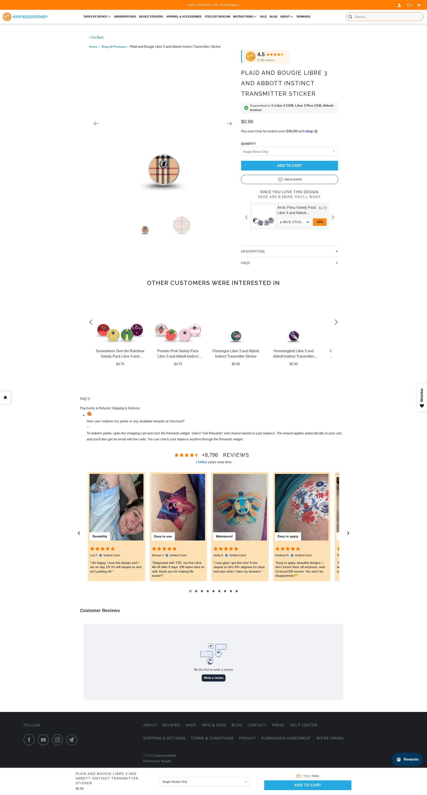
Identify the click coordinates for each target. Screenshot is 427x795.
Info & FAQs (214, 725)
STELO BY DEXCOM (217, 16)
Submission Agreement (286, 738)
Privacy (247, 738)
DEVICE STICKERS (151, 16)
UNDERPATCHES (125, 16)
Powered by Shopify (157, 761)
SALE (263, 16)
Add (320, 222)
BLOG (273, 16)
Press (278, 725)
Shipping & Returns (164, 738)
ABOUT (285, 16)
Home (93, 46)
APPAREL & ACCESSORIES (184, 16)
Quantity (248, 143)
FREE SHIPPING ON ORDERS (213, 5)
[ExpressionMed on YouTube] (44, 739)
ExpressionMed (165, 755)
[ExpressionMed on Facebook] (30, 739)
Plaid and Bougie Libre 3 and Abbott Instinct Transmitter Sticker (284, 83)
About (150, 725)
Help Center (303, 725)
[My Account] (400, 5)
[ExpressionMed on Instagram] (58, 739)
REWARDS (303, 16)
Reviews (171, 725)
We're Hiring (330, 738)
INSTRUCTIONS (243, 16)
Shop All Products (113, 46)
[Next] (229, 123)
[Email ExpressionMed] (73, 739)
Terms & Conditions (212, 738)
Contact (257, 725)
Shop (190, 725)
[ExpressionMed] (25, 17)
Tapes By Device (95, 16)
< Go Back (96, 37)
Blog (237, 725)
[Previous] (96, 123)
